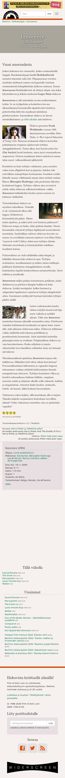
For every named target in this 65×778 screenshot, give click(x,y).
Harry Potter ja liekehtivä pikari (27, 428)
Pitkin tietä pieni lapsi (52, 435)
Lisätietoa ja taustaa (17, 694)
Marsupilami (12, 578)
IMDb (8, 484)
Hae (49, 13)
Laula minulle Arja (15, 580)
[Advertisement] (32, 529)
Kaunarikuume (13, 572)
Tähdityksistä (36, 694)
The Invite (11, 575)
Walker (7, 583)
